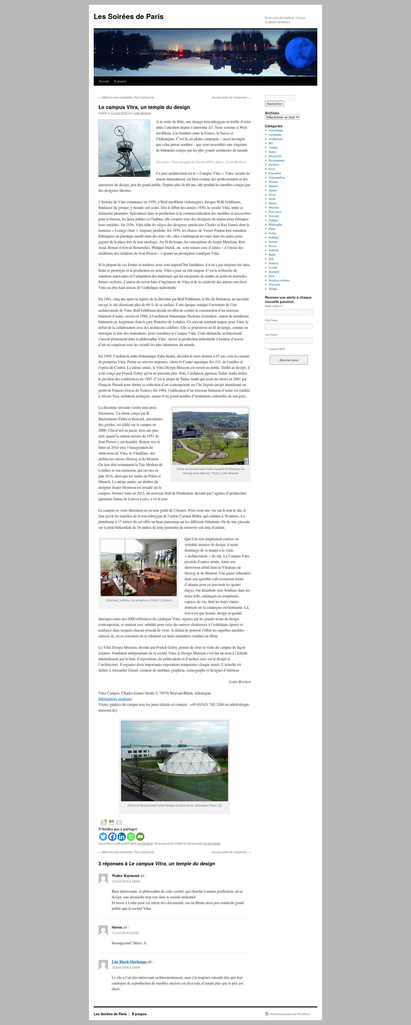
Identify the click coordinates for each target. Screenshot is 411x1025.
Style (271, 276)
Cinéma (273, 147)
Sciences (274, 263)
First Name (271, 320)
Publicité (274, 250)
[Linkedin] (121, 836)
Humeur (273, 186)
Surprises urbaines (279, 280)
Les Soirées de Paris (129, 16)
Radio (272, 254)
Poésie (272, 233)
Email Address (274, 306)
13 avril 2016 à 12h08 (126, 967)
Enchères (274, 164)
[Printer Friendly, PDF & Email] (111, 822)
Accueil (104, 81)
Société (273, 267)
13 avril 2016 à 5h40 (125, 933)
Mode (272, 199)
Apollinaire (275, 134)
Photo (272, 229)
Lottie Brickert (142, 113)
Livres (272, 194)
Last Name (271, 334)
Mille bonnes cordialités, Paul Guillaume (126, 97)
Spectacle (274, 271)
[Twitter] (103, 836)
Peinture (273, 220)
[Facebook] (112, 836)
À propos (120, 81)
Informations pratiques (115, 698)
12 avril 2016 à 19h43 (126, 881)
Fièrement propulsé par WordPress (290, 1014)
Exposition (275, 173)
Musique (274, 207)
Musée (272, 203)
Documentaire (276, 160)
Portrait (273, 241)
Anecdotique (276, 130)
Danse (272, 152)
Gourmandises (277, 177)
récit (271, 259)
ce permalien (212, 843)
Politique (274, 237)
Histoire (273, 181)
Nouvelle (274, 216)
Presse (272, 246)
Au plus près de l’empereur (231, 97)
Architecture (145, 843)
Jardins (273, 190)
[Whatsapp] (131, 836)
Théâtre (273, 289)
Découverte (275, 156)
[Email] (140, 836)
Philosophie (275, 224)
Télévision (274, 284)
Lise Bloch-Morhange (129, 961)
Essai (272, 169)
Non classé (275, 211)
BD (271, 143)
